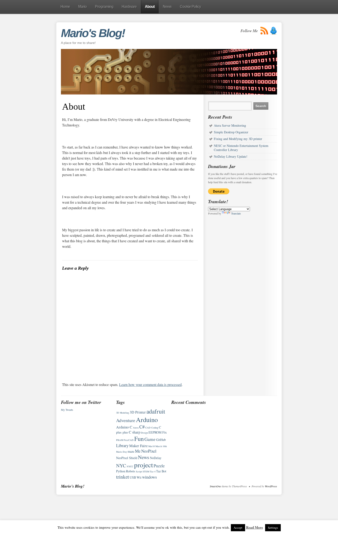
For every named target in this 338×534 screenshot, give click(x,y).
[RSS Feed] (264, 31)
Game (149, 439)
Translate (236, 213)
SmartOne (215, 486)
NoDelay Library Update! (230, 156)
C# (142, 427)
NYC (121, 465)
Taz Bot (161, 471)
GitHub (161, 439)
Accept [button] (238, 527)
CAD (148, 427)
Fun (139, 438)
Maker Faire (138, 445)
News (143, 457)
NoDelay (155, 458)
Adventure (125, 420)
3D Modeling (122, 412)
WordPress (271, 486)
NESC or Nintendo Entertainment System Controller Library (241, 147)
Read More (254, 527)
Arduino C (124, 427)
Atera (136, 427)
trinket (122, 476)
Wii (139, 477)
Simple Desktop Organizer (231, 132)
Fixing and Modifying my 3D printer (238, 139)
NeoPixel (148, 451)
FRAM (119, 440)
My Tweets (67, 409)
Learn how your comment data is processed (150, 384)
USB (133, 477)
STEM (146, 471)
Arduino (147, 419)
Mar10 (151, 446)
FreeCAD (129, 440)
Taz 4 (152, 471)
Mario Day (121, 451)
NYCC (130, 466)
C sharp (134, 432)
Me (137, 451)
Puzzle (159, 465)
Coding (154, 427)
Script (139, 471)
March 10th (161, 446)
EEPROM (155, 432)
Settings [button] (273, 527)
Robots (130, 471)
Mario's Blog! (93, 33)
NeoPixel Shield (126, 458)
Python (120, 471)
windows (149, 477)
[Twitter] (273, 31)
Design (144, 432)
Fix (164, 432)
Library (122, 445)
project (143, 464)
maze (131, 451)
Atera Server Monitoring (230, 125)
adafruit (155, 411)
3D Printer (138, 412)
